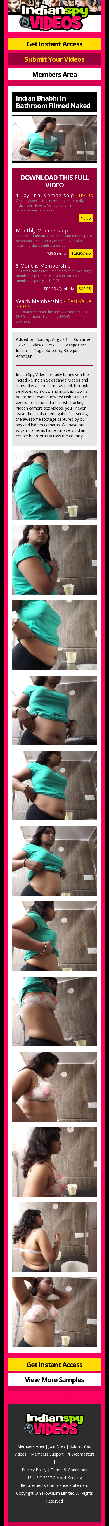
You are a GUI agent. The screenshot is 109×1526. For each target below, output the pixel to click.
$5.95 (86, 218)
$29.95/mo (81, 253)
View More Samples (54, 1379)
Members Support (47, 1454)
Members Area (54, 74)
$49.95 (85, 288)
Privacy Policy (34, 1469)
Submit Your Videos (54, 59)
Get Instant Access (54, 43)
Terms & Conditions (69, 1469)
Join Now (57, 1446)
